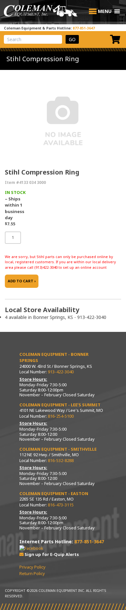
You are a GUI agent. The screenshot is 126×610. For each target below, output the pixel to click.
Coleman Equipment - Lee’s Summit (59, 405)
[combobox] (33, 39)
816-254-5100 (61, 416)
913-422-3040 (61, 372)
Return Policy (32, 573)
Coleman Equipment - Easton (53, 493)
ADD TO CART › (22, 280)
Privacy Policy (32, 567)
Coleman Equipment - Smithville (58, 449)
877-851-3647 (84, 28)
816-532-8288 (61, 460)
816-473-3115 (61, 505)
